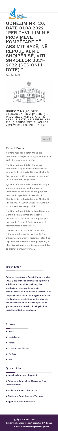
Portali (11, 343)
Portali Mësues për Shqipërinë (22, 375)
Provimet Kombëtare (18, 348)
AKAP (11, 331)
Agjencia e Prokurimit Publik (21, 401)
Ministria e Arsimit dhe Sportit (22, 390)
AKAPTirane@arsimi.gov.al (35, 426)
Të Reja (12, 354)
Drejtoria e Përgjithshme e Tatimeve (25, 396)
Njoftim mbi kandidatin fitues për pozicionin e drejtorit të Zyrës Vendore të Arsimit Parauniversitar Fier (28, 156)
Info (10, 360)
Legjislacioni (14, 337)
